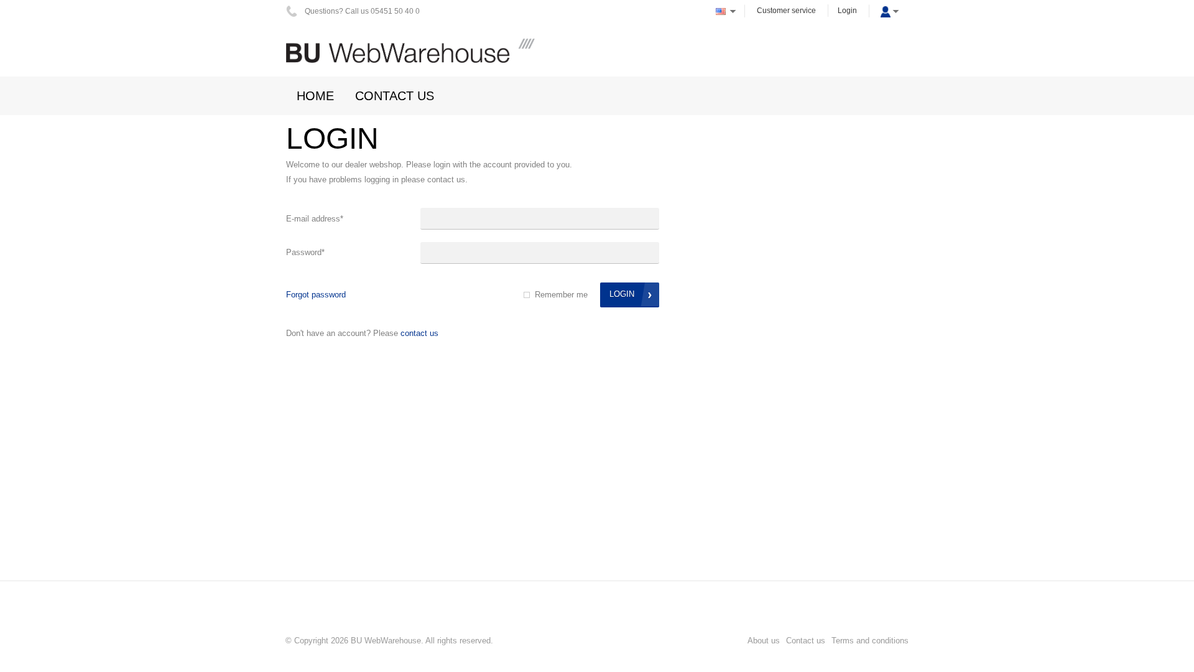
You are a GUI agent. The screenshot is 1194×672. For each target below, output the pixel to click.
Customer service (786, 10)
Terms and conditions (870, 640)
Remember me (561, 294)
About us (763, 640)
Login (847, 10)
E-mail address (314, 218)
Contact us (419, 333)
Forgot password (316, 294)
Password (305, 252)
